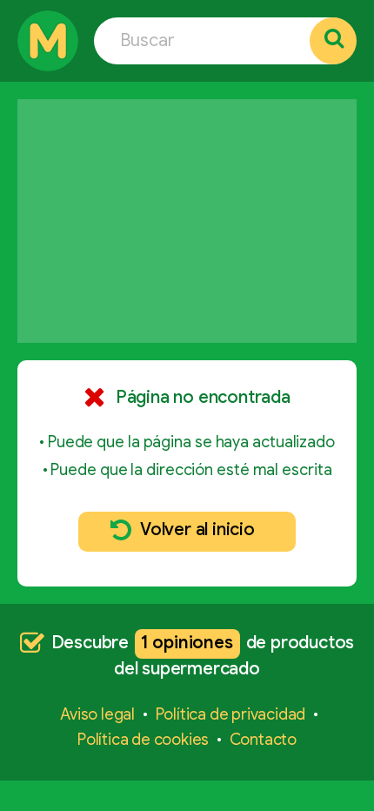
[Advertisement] (187, 221)
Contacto (263, 739)
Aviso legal (97, 714)
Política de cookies (143, 739)
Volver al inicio (197, 529)
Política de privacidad (231, 714)
